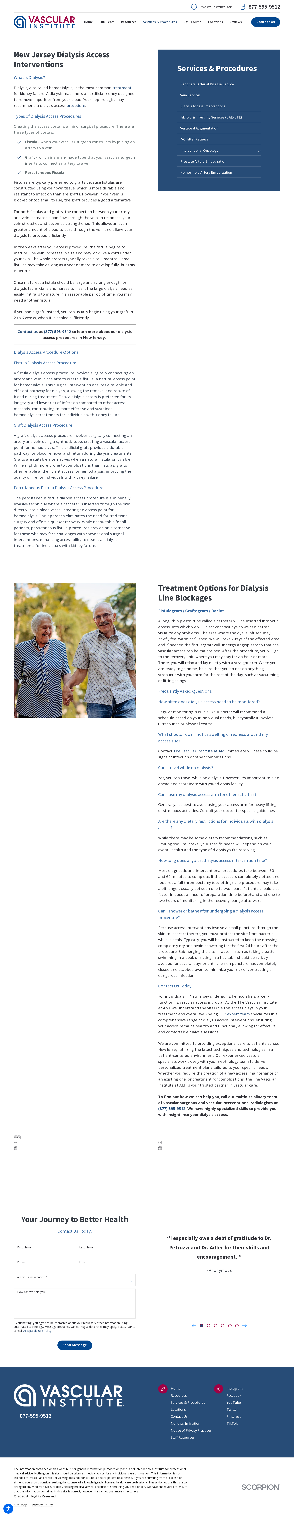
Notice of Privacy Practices (191, 1430)
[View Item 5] (230, 1325)
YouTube (234, 1402)
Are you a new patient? (32, 1277)
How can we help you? (31, 1292)
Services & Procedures (188, 1402)
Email (82, 1262)
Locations (178, 1409)
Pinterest (234, 1416)
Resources (179, 1395)
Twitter (232, 1409)
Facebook (234, 1395)
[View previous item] (194, 1325)
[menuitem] (90, 22)
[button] (8, 1509)
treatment (121, 87)
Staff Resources (183, 1437)
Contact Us (179, 1416)
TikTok (232, 1423)
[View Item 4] (222, 1325)
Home (175, 1388)
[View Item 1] (201, 1325)
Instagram (235, 1388)
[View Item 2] (208, 1325)
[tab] (259, 151)
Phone (21, 1262)
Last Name (86, 1247)
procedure (76, 105)
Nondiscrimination (185, 1423)
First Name (24, 1247)
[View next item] (244, 1325)
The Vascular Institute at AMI (199, 750)
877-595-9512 (264, 7)
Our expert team (235, 1013)
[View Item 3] (215, 1325)
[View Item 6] (237, 1325)
